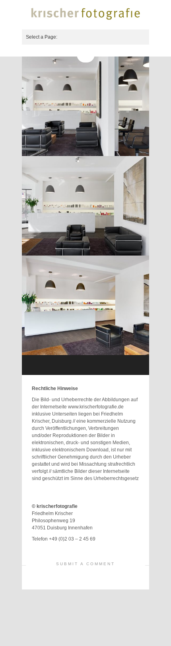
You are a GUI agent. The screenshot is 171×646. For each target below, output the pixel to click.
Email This (133, 550)
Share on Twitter (113, 550)
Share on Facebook (123, 550)
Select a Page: (41, 37)
